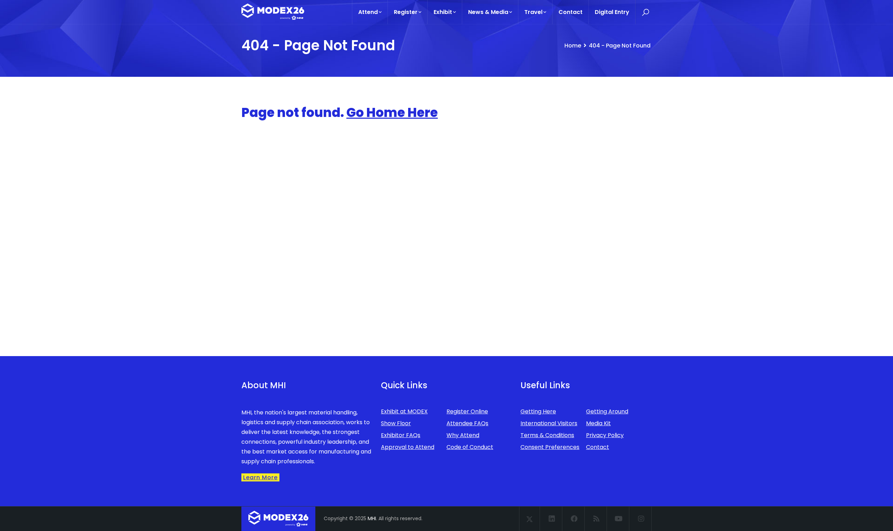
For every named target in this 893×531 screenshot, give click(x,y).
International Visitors (548, 423)
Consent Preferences (549, 447)
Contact (570, 12)
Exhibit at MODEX (404, 411)
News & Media (488, 12)
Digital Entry (612, 12)
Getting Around (607, 411)
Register (406, 12)
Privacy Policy (605, 435)
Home (572, 46)
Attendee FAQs (467, 423)
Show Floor (396, 423)
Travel (533, 12)
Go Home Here (392, 112)
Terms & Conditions (547, 435)
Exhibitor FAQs (400, 435)
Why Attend (462, 435)
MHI (372, 518)
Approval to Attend (407, 447)
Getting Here (538, 411)
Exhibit (443, 12)
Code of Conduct (469, 447)
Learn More (260, 477)
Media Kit (598, 423)
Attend (368, 12)
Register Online (467, 411)
